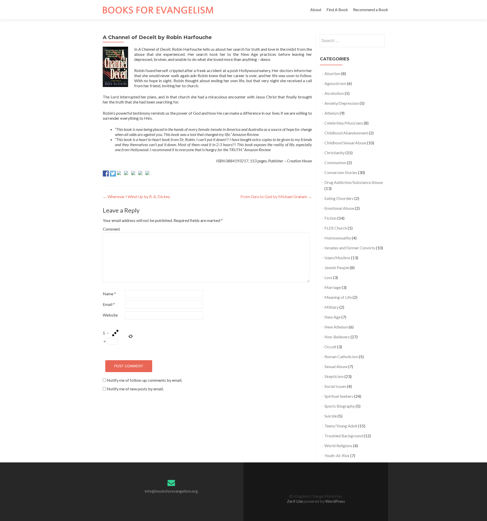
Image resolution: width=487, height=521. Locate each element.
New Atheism (336, 326)
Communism (335, 162)
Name (109, 293)
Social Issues (335, 386)
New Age (332, 317)
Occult (330, 346)
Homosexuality (337, 237)
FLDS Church (335, 227)
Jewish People (336, 267)
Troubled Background (343, 435)
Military (331, 307)
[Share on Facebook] (106, 173)
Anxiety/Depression (341, 103)
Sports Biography (339, 406)
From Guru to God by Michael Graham (276, 196)
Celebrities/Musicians (343, 122)
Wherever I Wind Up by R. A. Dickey (136, 196)
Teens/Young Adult (340, 425)
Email (109, 304)
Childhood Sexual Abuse (345, 142)
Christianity (334, 152)
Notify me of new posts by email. (135, 388)
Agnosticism (335, 83)
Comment (111, 229)
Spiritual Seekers (338, 396)
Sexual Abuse (335, 366)
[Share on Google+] (120, 174)
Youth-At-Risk (337, 455)
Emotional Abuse (339, 208)
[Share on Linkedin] (141, 174)
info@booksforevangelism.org (171, 491)
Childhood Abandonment (346, 132)
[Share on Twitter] (113, 173)
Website (110, 314)
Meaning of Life (338, 297)
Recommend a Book (370, 9)
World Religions (338, 445)
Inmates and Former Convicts (349, 247)
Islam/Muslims (337, 257)
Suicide (330, 415)
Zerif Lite (295, 501)
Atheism (331, 113)
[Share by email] (148, 174)
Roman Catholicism (341, 356)
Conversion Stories (340, 172)
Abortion (332, 73)
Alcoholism (334, 93)
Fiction (330, 218)
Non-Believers (337, 336)
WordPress (334, 501)
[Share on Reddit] (127, 174)
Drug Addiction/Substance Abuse (353, 182)
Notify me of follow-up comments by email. (144, 380)
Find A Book (337, 9)
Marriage (332, 287)
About (315, 9)
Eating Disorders (339, 198)
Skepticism (334, 376)
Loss (328, 277)
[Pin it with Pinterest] (134, 174)
